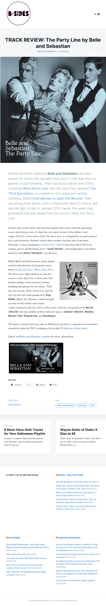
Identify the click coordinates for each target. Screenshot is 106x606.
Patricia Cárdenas (46, 51)
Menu (98, 14)
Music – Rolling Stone (70, 475)
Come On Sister (24, 269)
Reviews (17, 405)
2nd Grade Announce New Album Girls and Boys (26, 558)
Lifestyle (8, 426)
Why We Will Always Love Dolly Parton (72, 482)
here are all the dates (75, 328)
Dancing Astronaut (69, 538)
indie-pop (82, 405)
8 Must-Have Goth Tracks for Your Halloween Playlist (24, 431)
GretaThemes (72, 601)
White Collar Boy (43, 269)
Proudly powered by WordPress (40, 601)
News (10, 405)
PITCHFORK (14, 538)
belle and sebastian (65, 405)
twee (92, 405)
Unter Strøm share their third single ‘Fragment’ (75, 580)
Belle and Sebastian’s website (35, 336)
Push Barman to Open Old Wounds (57, 198)
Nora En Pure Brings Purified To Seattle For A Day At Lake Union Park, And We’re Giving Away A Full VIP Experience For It (77, 547)
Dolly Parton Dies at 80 (16, 554)
